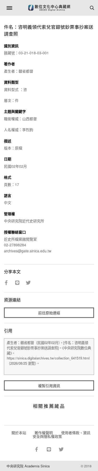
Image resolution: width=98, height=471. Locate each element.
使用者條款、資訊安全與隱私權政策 (61, 434)
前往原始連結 (49, 312)
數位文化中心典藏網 (49, 8)
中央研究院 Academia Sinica (28, 465)
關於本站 (18, 432)
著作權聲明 (43, 432)
